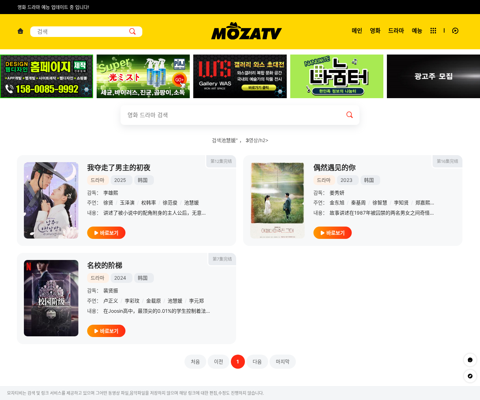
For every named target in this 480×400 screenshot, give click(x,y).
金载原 (153, 301)
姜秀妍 (337, 193)
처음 (195, 361)
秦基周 (358, 202)
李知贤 (401, 202)
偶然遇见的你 (334, 168)
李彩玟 (132, 301)
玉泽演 (127, 202)
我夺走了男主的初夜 (118, 168)
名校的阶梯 (104, 265)
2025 (120, 180)
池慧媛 (191, 202)
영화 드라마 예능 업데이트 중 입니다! (53, 7)
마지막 (283, 361)
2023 (346, 180)
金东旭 (337, 202)
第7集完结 (222, 259)
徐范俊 (170, 202)
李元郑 (196, 301)
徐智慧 (379, 202)
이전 (218, 361)
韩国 (143, 180)
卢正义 (110, 301)
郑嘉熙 (422, 202)
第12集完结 (221, 161)
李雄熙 (110, 193)
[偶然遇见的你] (277, 200)
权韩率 (148, 202)
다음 (257, 361)
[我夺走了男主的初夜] (51, 200)
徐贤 (108, 202)
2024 (120, 278)
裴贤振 (110, 290)
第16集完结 (447, 161)
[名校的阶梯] (51, 298)
